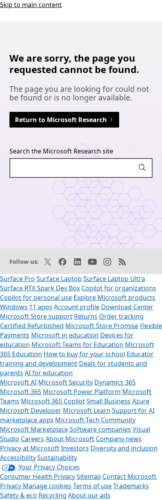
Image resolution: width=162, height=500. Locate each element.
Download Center (127, 307)
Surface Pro (17, 278)
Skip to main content (31, 4)
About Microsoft (70, 438)
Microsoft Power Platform (82, 391)
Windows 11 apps (26, 307)
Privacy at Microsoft (29, 448)
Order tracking (121, 316)
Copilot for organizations (118, 288)
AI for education (49, 373)
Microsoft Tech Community (95, 420)
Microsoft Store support (36, 316)
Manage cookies (47, 486)
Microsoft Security (65, 382)
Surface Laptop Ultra (114, 278)
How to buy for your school (84, 354)
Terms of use (92, 486)
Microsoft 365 (20, 391)
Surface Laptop (59, 278)
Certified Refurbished (32, 325)
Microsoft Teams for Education (77, 344)
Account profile (76, 307)
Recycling (52, 495)
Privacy (11, 486)
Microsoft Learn (86, 410)
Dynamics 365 (115, 382)
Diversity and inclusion (124, 448)
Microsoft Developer (30, 410)
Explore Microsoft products (114, 297)
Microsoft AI (18, 382)
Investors (75, 448)
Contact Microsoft (129, 476)
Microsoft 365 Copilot (53, 401)
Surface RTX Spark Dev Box (40, 288)
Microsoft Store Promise (101, 325)
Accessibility (18, 457)
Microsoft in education (65, 335)
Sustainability (57, 457)
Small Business (109, 401)
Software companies (100, 429)
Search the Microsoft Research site (61, 151)
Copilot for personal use (36, 297)
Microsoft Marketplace (34, 429)
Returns (86, 316)
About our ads (89, 495)
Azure (140, 401)
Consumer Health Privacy (37, 476)
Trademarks (131, 486)
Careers (32, 438)
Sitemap (89, 476)
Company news (119, 438)
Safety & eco (18, 495)
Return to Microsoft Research (62, 119)
